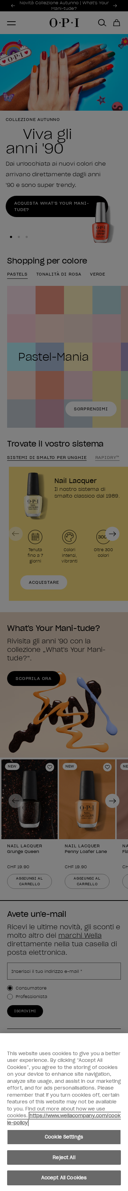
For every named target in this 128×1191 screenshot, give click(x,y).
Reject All (64, 1157)
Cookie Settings (64, 1137)
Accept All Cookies (64, 1178)
